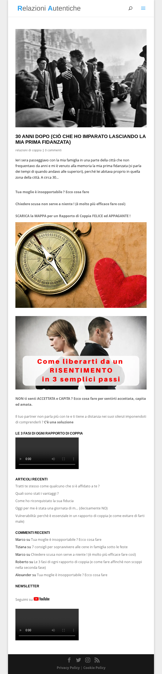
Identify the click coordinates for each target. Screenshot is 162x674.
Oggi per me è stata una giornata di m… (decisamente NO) (61, 508)
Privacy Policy (68, 667)
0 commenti (53, 150)
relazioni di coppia (28, 150)
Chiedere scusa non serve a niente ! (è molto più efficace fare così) (83, 554)
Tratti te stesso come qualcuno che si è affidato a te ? (57, 486)
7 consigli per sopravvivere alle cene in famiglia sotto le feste (80, 547)
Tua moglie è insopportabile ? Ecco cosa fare (52, 192)
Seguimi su (24, 599)
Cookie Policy (94, 667)
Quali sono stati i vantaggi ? (37, 493)
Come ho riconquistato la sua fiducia (44, 501)
